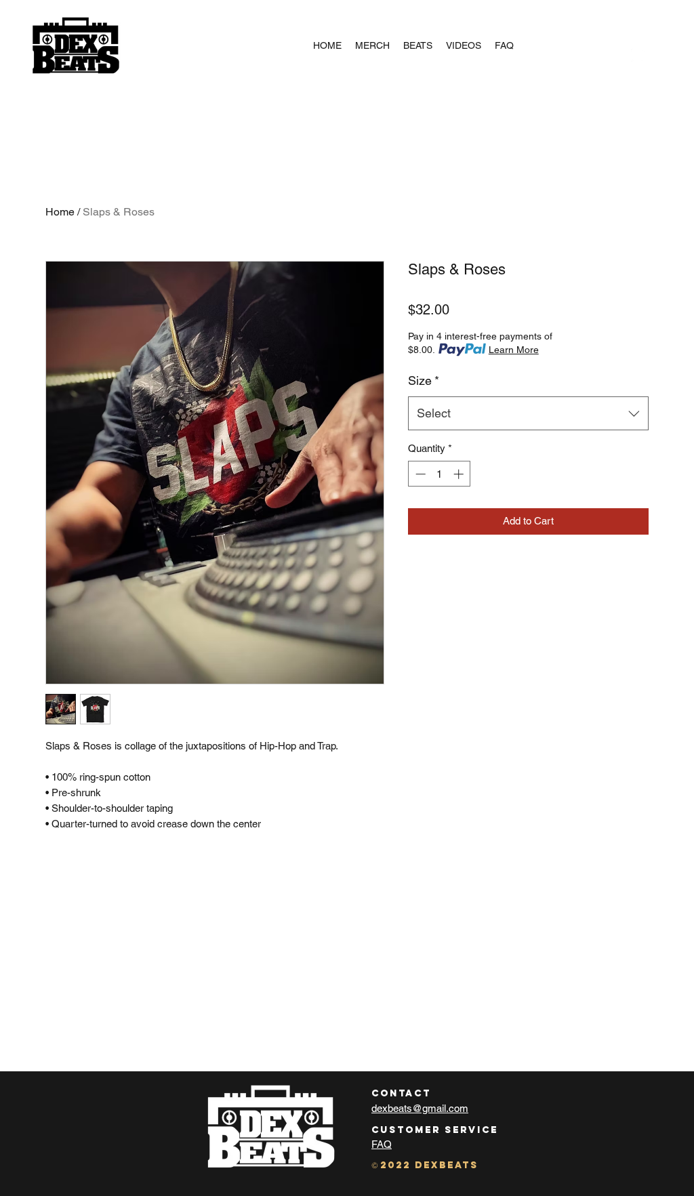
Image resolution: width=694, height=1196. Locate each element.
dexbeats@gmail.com (419, 1108)
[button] (657, 55)
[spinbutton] (439, 474)
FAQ (381, 1144)
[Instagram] (638, 55)
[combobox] (528, 413)
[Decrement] (419, 474)
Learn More (514, 349)
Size (423, 380)
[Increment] (460, 474)
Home (60, 211)
